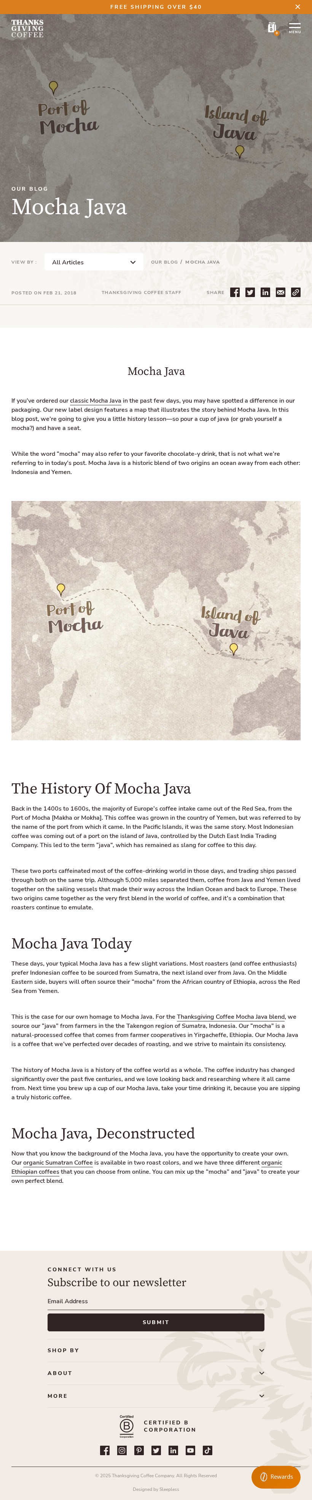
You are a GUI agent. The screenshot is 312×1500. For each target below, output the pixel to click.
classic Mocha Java (95, 401)
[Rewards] (276, 1477)
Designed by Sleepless (156, 1489)
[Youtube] (190, 1450)
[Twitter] (156, 1450)
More (58, 1396)
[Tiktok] (207, 1450)
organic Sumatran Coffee (58, 1163)
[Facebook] (105, 1450)
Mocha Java (202, 262)
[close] (298, 6)
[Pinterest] (139, 1450)
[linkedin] (173, 1450)
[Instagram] (122, 1450)
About (60, 1373)
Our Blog (164, 262)
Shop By (64, 1350)
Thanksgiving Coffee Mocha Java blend (231, 1017)
